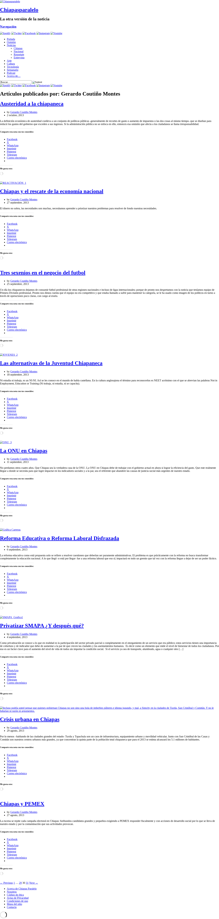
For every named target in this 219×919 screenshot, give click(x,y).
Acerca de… (14, 76)
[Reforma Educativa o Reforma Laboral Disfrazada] (10, 529)
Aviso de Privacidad (18, 897)
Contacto (12, 907)
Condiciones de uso (17, 901)
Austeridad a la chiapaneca (31, 104)
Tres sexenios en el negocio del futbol (42, 273)
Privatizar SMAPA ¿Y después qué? (42, 625)
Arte (9, 60)
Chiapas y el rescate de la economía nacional (51, 191)
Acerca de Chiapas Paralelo (22, 888)
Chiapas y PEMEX (22, 804)
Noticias (11, 45)
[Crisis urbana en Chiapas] (109, 711)
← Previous (6, 882)
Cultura (11, 63)
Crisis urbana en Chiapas (29, 719)
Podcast (11, 72)
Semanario (12, 69)
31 (27, 882)
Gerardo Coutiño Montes (23, 112)
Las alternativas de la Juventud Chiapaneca (51, 363)
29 (20, 882)
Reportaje (19, 54)
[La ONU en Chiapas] (6, 442)
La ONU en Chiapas (23, 451)
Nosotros (12, 891)
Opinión (11, 42)
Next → (33, 882)
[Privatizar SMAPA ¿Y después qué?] (11, 617)
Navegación (8, 26)
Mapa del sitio (14, 904)
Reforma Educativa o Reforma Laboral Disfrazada (59, 538)
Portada (11, 39)
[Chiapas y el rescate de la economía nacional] (13, 182)
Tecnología (13, 66)
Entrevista (19, 57)
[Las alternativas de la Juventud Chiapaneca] (9, 354)
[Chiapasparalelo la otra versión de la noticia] (109, 1)
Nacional (18, 51)
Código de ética (15, 894)
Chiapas (18, 48)
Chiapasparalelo (19, 10)
